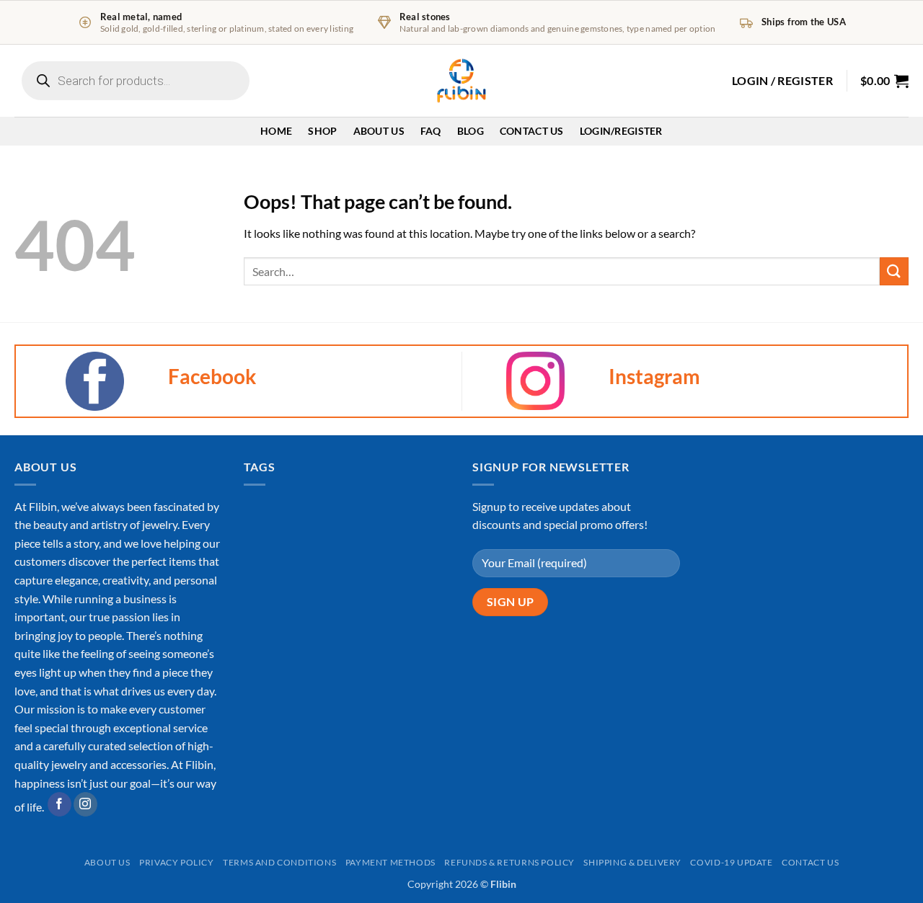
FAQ (430, 131)
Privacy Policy (176, 862)
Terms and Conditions (279, 862)
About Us (379, 131)
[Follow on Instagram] (85, 804)
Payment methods (390, 862)
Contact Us (532, 131)
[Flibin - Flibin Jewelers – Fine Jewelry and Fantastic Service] (461, 81)
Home (276, 131)
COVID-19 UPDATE (731, 862)
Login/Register (621, 131)
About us (107, 862)
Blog (470, 131)
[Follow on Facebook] (59, 804)
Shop (322, 131)
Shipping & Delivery (632, 862)
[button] (782, 81)
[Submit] (894, 271)
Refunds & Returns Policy (509, 862)
